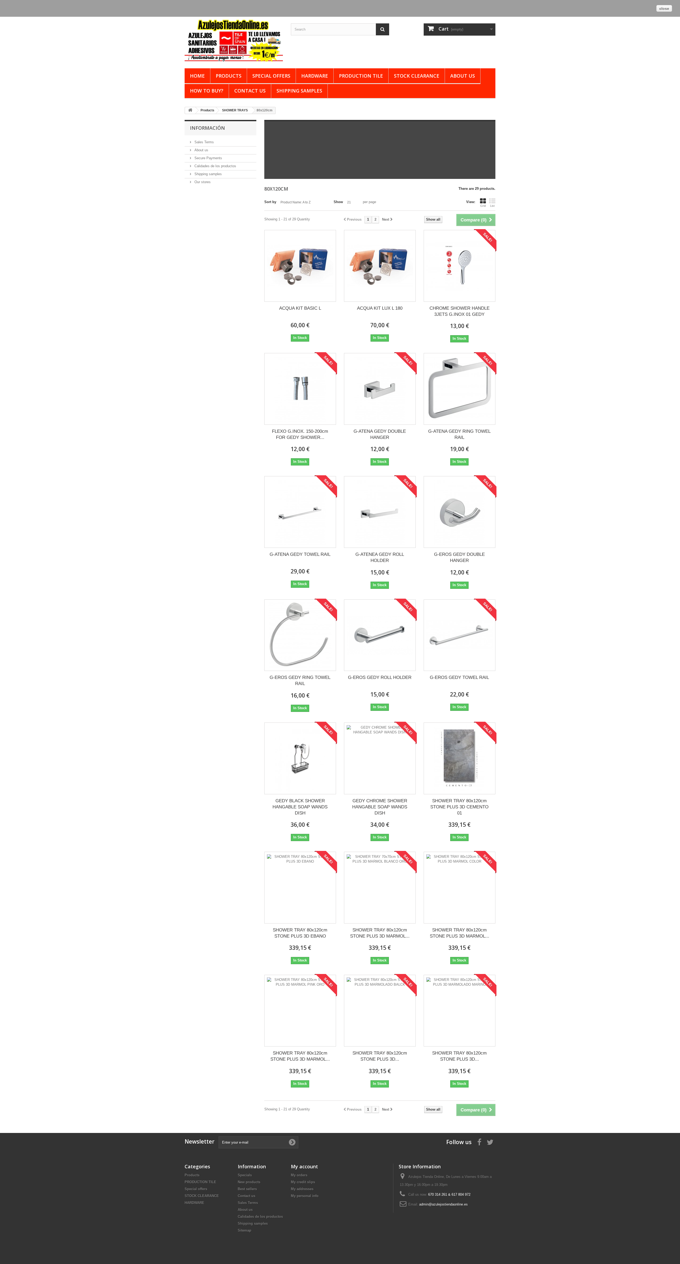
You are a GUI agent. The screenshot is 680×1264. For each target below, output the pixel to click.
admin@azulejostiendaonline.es (443, 1204)
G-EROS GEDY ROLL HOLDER (379, 677)
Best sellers (247, 1189)
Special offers (271, 76)
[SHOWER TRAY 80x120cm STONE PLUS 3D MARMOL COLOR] (459, 887)
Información (207, 128)
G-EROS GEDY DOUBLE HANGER (459, 557)
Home (197, 76)
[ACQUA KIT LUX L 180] (380, 266)
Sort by (270, 202)
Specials (245, 1175)
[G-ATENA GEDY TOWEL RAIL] (300, 512)
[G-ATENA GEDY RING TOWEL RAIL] (459, 389)
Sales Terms (203, 142)
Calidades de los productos (214, 166)
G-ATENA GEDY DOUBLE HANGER (380, 434)
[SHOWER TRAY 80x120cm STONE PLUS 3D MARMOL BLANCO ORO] (380, 887)
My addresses (302, 1189)
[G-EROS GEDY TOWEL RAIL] (459, 635)
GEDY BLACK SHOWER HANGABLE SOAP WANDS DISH (300, 807)
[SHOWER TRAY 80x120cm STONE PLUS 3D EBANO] (300, 887)
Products (228, 76)
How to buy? (206, 90)
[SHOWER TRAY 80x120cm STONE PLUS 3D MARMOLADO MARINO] (459, 1010)
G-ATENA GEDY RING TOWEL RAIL (459, 434)
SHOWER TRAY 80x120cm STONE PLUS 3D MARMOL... (380, 933)
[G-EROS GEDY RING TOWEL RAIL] (300, 635)
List (492, 205)
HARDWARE (314, 76)
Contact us (250, 90)
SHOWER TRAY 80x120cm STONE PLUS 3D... (379, 1056)
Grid (483, 205)
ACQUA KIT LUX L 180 (379, 308)
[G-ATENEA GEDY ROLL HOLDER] (380, 512)
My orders (299, 1175)
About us (462, 76)
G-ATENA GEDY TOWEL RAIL (300, 554)
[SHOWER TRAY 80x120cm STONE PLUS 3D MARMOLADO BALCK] (380, 1010)
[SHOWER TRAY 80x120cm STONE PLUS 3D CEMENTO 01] (459, 758)
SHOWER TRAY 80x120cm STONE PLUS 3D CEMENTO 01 (459, 807)
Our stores (202, 182)
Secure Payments (207, 158)
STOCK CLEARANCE (416, 76)
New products (249, 1182)
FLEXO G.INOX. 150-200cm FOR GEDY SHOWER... (300, 434)
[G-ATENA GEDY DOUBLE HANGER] (380, 389)
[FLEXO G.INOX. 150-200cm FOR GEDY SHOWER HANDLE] (300, 389)
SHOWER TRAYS (235, 110)
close (664, 8)
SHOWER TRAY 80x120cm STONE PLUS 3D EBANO (300, 933)
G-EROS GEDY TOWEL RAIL (459, 677)
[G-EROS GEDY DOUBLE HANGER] (459, 512)
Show (338, 202)
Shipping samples (299, 90)
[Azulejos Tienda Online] (234, 40)
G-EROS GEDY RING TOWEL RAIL (300, 680)
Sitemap (244, 1230)
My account (304, 1166)
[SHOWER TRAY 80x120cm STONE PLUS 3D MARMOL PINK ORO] (300, 1010)
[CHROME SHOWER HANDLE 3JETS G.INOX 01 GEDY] (459, 266)
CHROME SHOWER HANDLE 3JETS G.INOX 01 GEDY (460, 311)
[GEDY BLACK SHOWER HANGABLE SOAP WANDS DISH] (300, 758)
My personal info (304, 1196)
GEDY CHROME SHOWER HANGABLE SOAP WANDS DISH (379, 807)
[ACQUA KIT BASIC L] (300, 266)
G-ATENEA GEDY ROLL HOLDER (379, 557)
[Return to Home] (190, 110)
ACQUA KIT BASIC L (300, 308)
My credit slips (303, 1182)
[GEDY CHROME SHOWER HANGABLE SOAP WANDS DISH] (380, 758)
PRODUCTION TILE (361, 76)
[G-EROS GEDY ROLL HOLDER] (380, 635)
